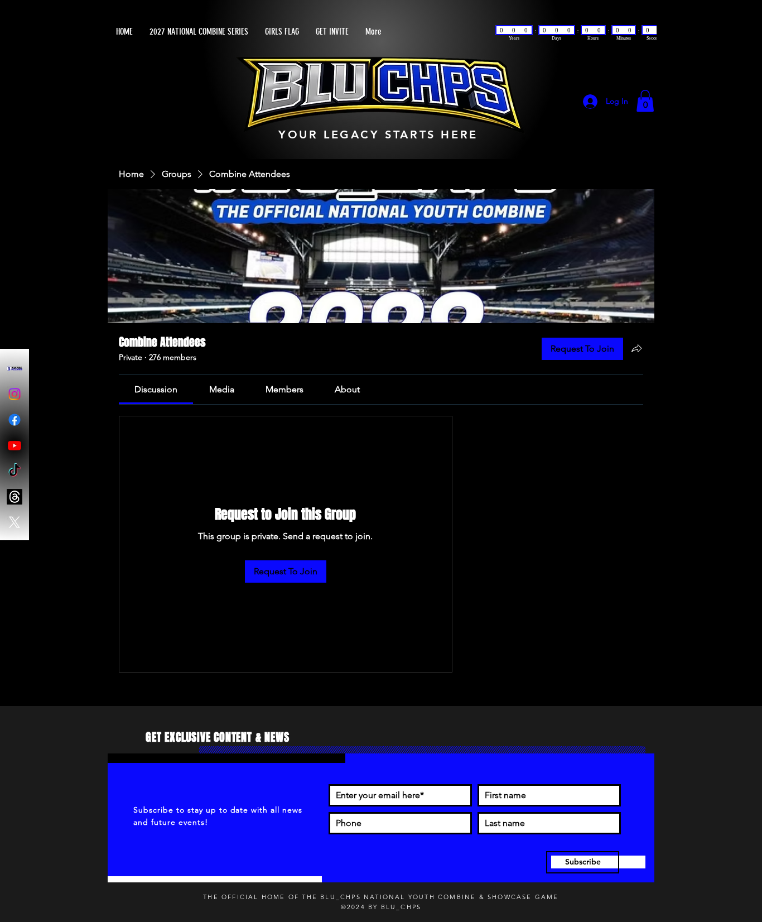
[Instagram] (14, 394)
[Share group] (636, 349)
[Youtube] (14, 445)
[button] (645, 102)
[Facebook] (14, 420)
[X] (14, 522)
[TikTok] (14, 471)
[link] (155, 390)
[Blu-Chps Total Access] (14, 368)
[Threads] (14, 497)
